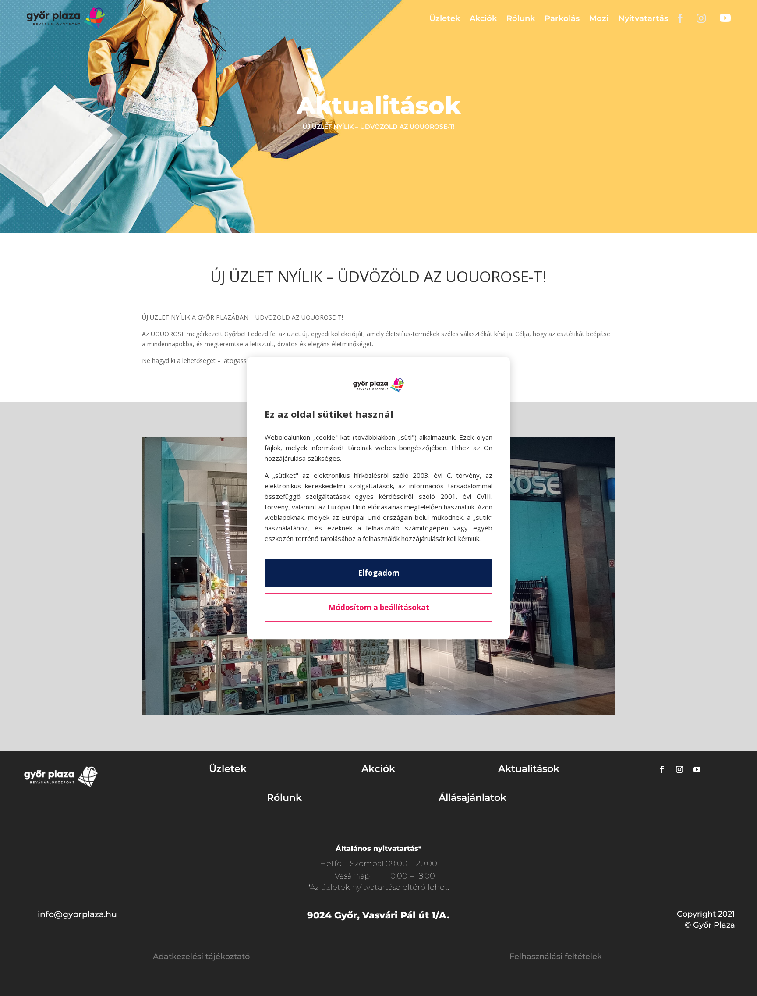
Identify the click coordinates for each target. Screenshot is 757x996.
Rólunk (520, 18)
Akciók (483, 18)
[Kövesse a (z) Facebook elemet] (662, 769)
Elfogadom (379, 573)
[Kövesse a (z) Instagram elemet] (679, 769)
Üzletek (444, 18)
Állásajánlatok (472, 798)
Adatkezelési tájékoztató (201, 956)
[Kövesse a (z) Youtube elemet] (697, 769)
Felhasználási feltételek (555, 956)
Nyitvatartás (643, 18)
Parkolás (562, 18)
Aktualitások (528, 769)
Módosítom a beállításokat (378, 607)
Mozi (598, 18)
